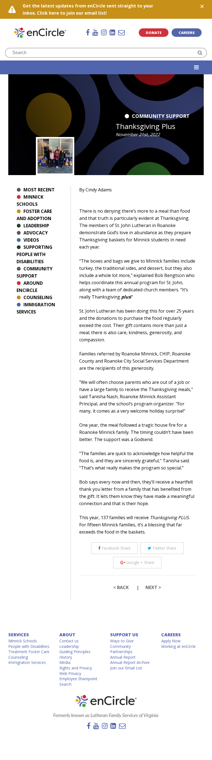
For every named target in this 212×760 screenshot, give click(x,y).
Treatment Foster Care (28, 651)
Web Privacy (70, 673)
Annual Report (123, 657)
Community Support (161, 116)
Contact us (69, 640)
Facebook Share (115, 548)
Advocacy (35, 233)
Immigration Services (27, 662)
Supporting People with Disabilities (34, 254)
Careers (187, 32)
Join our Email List (126, 668)
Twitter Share (163, 548)
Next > (153, 587)
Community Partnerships (121, 649)
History (65, 657)
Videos (31, 240)
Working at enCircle (178, 646)
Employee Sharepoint (78, 678)
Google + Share (139, 562)
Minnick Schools (22, 640)
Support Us (124, 635)
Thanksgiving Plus (145, 126)
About (67, 635)
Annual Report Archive (130, 662)
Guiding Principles (75, 651)
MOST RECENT (39, 190)
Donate (153, 32)
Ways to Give (122, 640)
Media (64, 662)
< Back (121, 587)
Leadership (36, 226)
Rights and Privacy (75, 668)
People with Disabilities (28, 646)
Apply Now (171, 640)
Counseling (37, 297)
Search (65, 684)
